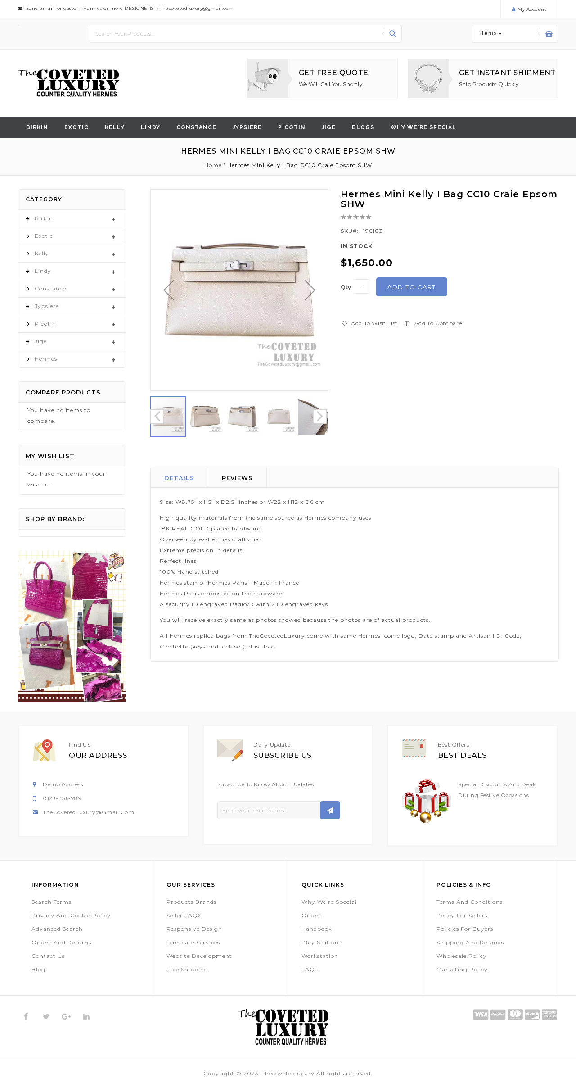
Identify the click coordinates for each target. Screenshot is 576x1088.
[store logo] (68, 83)
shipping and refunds (470, 942)
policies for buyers (464, 928)
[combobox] (245, 34)
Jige (329, 127)
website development (199, 955)
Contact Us (48, 955)
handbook (317, 928)
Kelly (115, 127)
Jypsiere (247, 127)
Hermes (46, 358)
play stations (322, 942)
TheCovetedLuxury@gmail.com (88, 812)
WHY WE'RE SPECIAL (423, 127)
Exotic (76, 127)
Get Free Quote (334, 72)
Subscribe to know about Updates (265, 784)
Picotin (292, 127)
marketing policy (462, 969)
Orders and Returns (61, 942)
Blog (38, 969)
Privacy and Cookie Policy (71, 915)
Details (179, 477)
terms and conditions (469, 901)
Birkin (37, 127)
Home (213, 165)
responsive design (194, 928)
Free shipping (187, 969)
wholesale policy (461, 955)
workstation (320, 955)
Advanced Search (57, 928)
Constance (196, 127)
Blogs (363, 127)
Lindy (150, 127)
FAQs (310, 969)
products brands (191, 901)
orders (312, 915)
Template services (193, 942)
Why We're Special (329, 901)
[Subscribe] (330, 810)
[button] (169, 290)
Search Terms (52, 901)
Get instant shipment (507, 72)
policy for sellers (461, 915)
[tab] (179, 477)
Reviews (237, 477)
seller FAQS (184, 915)
